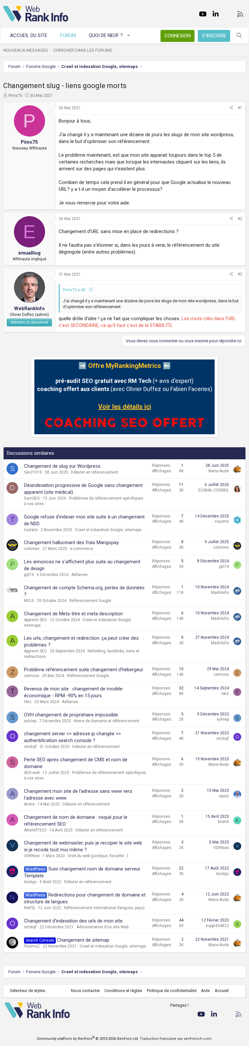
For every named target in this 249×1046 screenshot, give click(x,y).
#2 (240, 218)
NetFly (29, 908)
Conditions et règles (123, 990)
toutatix (31, 530)
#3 (240, 274)
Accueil (222, 990)
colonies (32, 548)
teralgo (30, 882)
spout (224, 796)
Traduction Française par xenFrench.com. (176, 1039)
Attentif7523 (35, 830)
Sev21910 (33, 472)
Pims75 (15, 95)
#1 (240, 108)
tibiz (27, 702)
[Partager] (231, 108)
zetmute (31, 675)
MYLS (29, 600)
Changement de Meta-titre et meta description (73, 614)
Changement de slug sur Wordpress (62, 466)
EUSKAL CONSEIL (213, 490)
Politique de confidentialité (171, 990)
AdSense (79, 574)
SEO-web (32, 772)
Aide (205, 990)
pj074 (29, 574)
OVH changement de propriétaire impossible (71, 715)
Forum (68, 35)
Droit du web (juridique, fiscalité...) (98, 856)
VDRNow (32, 856)
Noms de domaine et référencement (106, 721)
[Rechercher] (239, 36)
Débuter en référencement (94, 472)
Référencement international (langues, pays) (104, 908)
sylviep (30, 721)
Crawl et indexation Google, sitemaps (108, 530)
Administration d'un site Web (102, 927)
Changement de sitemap (83, 940)
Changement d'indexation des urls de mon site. (74, 921)
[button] (129, 36)
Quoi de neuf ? (106, 35)
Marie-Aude (218, 471)
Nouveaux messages (25, 50)
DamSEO (32, 498)
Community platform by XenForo (88, 1039)
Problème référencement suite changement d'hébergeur (83, 670)
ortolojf (30, 746)
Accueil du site (28, 35)
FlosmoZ (32, 946)
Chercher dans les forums (82, 50)
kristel (223, 821)
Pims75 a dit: (75, 289)
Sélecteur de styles (27, 990)
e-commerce (81, 548)
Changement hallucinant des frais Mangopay (71, 542)
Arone (29, 804)
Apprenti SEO (35, 620)
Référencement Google (90, 600)
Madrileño (220, 592)
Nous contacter (85, 990)
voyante (222, 521)
